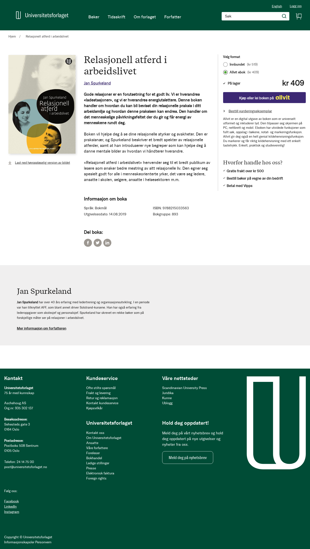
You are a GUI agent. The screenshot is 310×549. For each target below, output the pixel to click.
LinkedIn (107, 243)
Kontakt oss (95, 433)
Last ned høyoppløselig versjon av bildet (42, 163)
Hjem (12, 36)
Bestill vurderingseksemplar (250, 111)
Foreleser (93, 453)
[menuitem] (94, 16)
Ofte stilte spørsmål (101, 388)
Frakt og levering (98, 393)
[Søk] (284, 16)
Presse (91, 468)
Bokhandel (94, 458)
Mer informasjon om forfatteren (41, 328)
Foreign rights (96, 478)
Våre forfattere (97, 448)
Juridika (168, 393)
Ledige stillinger (97, 463)
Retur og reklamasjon (102, 398)
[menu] (134, 16)
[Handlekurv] (299, 16)
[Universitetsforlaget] (42, 15)
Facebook (88, 243)
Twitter (98, 243)
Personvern (43, 542)
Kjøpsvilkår (94, 408)
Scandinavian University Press (184, 388)
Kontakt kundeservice (102, 403)
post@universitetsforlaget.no (25, 467)
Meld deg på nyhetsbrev (188, 457)
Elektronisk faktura (100, 473)
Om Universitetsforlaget (103, 438)
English (277, 6)
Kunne (167, 398)
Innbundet (244, 64)
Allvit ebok (244, 72)
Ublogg (167, 403)
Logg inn (296, 6)
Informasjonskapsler (19, 542)
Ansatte (92, 443)
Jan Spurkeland (97, 83)
